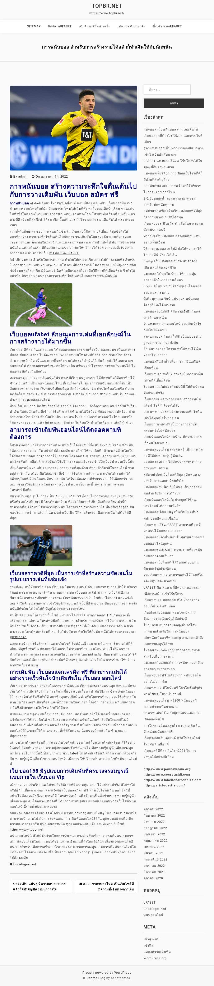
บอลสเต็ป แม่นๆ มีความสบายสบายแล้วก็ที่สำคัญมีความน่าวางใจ (39, 886)
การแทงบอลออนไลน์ (34, 400)
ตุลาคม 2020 (153, 878)
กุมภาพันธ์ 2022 (155, 859)
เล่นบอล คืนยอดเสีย (132, 26)
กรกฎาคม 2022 (155, 828)
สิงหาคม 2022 (154, 822)
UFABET (150, 902)
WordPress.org (155, 958)
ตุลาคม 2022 (153, 809)
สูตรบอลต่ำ (18, 637)
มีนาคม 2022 (153, 853)
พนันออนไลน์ (153, 915)
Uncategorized (24, 864)
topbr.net (107, 6)
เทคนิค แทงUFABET (64, 253)
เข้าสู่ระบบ (151, 939)
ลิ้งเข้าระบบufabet (167, 26)
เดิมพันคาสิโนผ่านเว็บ (94, 26)
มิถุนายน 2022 (154, 834)
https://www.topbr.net (26, 829)
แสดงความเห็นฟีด (157, 952)
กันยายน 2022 (154, 815)
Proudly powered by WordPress (107, 972)
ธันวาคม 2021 (154, 872)
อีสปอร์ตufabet (60, 26)
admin (23, 176)
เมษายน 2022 (154, 847)
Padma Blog (96, 978)
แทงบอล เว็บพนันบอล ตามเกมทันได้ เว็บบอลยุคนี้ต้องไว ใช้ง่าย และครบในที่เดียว (173, 136)
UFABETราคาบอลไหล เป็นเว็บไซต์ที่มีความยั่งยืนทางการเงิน (106, 886)
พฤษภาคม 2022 (156, 841)
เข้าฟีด (149, 946)
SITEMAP (34, 26)
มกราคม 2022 (154, 866)
